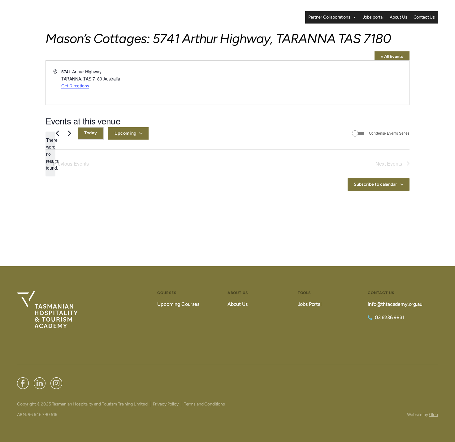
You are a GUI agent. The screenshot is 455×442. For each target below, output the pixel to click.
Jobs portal (373, 17)
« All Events (392, 56)
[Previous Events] (57, 133)
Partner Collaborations (329, 17)
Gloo (433, 414)
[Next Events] (69, 133)
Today (90, 133)
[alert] (50, 154)
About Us (398, 17)
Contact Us (424, 17)
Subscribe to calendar (375, 184)
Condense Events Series (389, 133)
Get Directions (75, 86)
